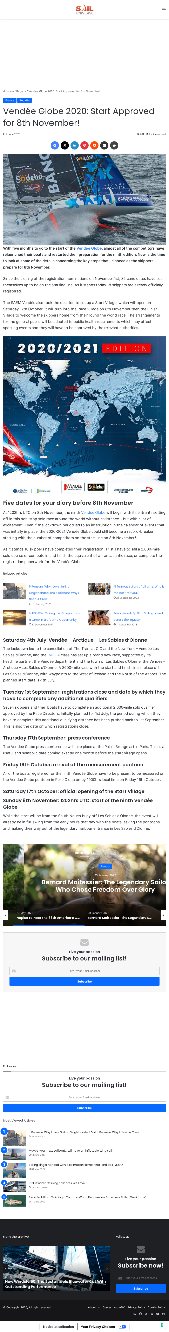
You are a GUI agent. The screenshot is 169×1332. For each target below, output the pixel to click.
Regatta (21, 91)
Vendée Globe (89, 248)
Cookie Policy (156, 1307)
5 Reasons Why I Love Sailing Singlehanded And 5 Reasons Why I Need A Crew (54, 592)
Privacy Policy (136, 1307)
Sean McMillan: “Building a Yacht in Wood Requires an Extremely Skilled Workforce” (87, 1197)
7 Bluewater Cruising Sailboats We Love (57, 1183)
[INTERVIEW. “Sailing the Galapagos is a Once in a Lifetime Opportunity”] (14, 617)
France (9, 100)
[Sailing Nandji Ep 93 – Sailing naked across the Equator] (99, 617)
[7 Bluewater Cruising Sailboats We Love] (14, 1186)
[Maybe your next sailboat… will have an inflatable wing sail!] (14, 1154)
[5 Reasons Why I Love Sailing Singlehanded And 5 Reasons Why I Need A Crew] (14, 591)
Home (10, 91)
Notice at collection (58, 1327)
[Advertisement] (84, 56)
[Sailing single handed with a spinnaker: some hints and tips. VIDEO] (14, 1170)
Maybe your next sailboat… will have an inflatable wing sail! (71, 1151)
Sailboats (105, 866)
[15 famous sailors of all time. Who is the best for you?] (99, 589)
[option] (48, 915)
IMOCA (53, 655)
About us (94, 1307)
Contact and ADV (114, 1307)
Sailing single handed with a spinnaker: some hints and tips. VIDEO (76, 1165)
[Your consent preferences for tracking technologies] (162, 1325)
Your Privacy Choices (98, 1327)
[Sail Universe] (84, 9)
